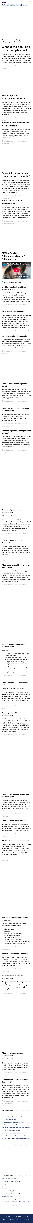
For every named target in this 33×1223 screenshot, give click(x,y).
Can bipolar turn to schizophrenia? (11, 1199)
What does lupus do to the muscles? (11, 1133)
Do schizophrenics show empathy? (11, 1114)
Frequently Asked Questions (16, 40)
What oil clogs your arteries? (9, 1205)
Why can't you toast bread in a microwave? (13, 1135)
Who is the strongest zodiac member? (12, 1116)
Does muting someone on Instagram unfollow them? (16, 1127)
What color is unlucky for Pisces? (10, 1190)
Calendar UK (26, 1220)
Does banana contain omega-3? (10, 1178)
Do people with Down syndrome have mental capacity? (16, 1138)
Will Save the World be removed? (11, 1196)
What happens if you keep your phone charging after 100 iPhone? (16, 1202)
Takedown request (8, 66)
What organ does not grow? (9, 1119)
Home (3, 40)
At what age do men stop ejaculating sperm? (14, 1122)
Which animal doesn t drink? (9, 1125)
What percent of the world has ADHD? (12, 1193)
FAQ (4, 1220)
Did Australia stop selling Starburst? (11, 1130)
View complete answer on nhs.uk (23, 330)
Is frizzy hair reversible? (8, 1184)
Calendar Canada (14, 1220)
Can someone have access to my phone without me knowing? (15, 1187)
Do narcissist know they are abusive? (12, 1181)
